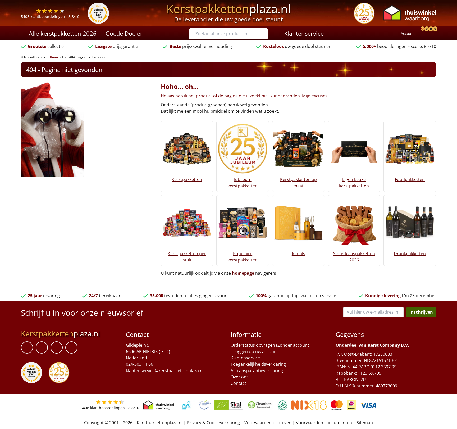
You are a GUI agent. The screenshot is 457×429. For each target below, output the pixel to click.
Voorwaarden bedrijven (267, 423)
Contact (238, 383)
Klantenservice (245, 358)
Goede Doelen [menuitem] (125, 33)
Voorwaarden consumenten (324, 423)
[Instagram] (71, 347)
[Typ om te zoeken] (265, 33)
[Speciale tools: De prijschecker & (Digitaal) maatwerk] (421, 33)
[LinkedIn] (42, 347)
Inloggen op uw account (254, 351)
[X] (57, 347)
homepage (243, 273)
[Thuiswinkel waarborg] (409, 13)
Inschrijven (421, 312)
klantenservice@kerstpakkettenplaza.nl (165, 370)
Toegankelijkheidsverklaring (258, 364)
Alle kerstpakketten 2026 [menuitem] (63, 33)
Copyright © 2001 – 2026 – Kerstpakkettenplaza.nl (133, 423)
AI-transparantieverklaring (257, 370)
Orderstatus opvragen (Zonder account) (270, 345)
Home (54, 57)
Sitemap (365, 423)
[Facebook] (27, 347)
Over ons (240, 377)
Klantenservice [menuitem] (304, 33)
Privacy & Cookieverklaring (213, 423)
